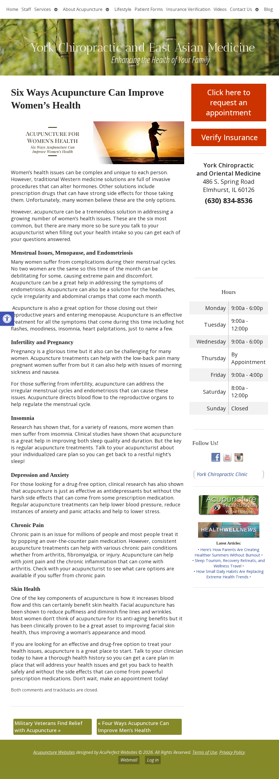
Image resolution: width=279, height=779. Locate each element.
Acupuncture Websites (54, 752)
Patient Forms (149, 9)
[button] (7, 319)
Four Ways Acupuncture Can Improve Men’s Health (133, 726)
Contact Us (241, 9)
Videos (220, 9)
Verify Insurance (228, 137)
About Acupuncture (82, 9)
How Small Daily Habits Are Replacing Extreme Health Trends (230, 574)
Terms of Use (204, 752)
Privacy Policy (232, 752)
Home (12, 9)
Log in (153, 760)
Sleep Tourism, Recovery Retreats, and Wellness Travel (230, 563)
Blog (268, 9)
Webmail (128, 760)
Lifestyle (122, 9)
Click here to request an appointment (228, 102)
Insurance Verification (188, 9)
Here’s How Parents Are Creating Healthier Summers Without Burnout (227, 552)
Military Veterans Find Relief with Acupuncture (48, 726)
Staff (26, 9)
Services (42, 9)
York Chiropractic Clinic (222, 474)
